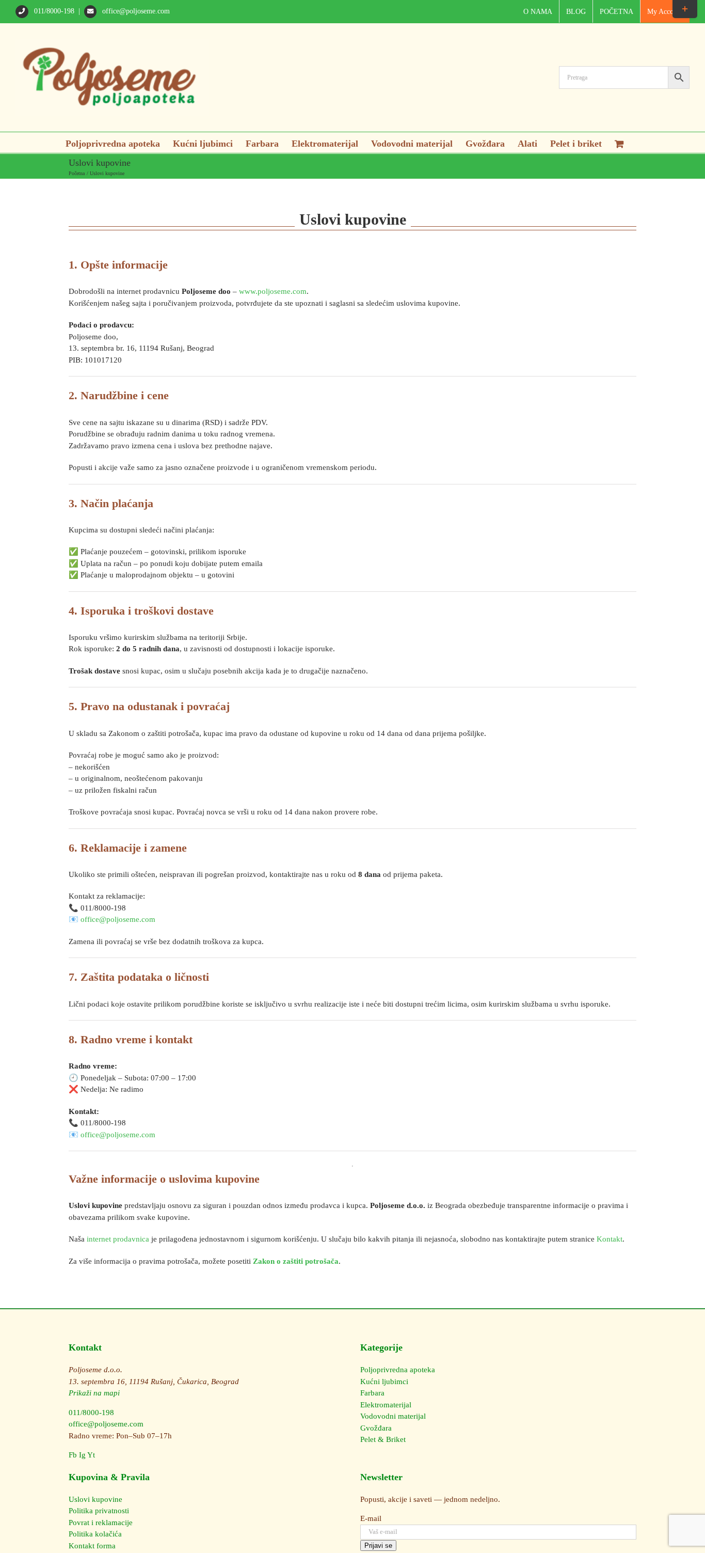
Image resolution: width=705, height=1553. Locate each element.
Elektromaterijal (385, 1405)
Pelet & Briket (383, 1439)
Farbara (372, 1393)
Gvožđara (376, 1428)
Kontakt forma (92, 1546)
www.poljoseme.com (273, 291)
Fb (73, 1455)
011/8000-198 (54, 11)
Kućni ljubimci (384, 1381)
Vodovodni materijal (393, 1416)
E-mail (370, 1518)
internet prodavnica (118, 1239)
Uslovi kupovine (95, 1499)
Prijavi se (378, 1545)
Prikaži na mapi (94, 1393)
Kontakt (609, 1239)
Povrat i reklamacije (101, 1522)
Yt (91, 1455)
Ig (82, 1455)
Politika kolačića (95, 1534)
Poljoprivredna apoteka (397, 1370)
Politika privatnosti (99, 1511)
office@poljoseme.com (135, 11)
